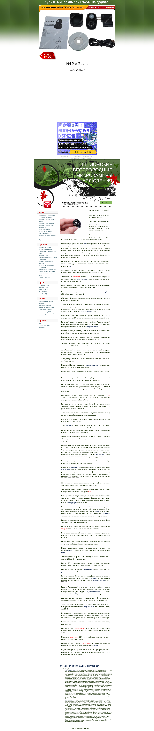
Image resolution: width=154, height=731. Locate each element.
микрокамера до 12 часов (46, 223)
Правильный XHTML (45, 325)
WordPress (42, 327)
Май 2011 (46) (43, 293)
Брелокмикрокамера (45, 305)
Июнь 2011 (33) (43, 291)
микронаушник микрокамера (47, 215)
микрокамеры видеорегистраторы (44, 228)
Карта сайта (42, 240)
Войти (40, 323)
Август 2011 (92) (43, 287)
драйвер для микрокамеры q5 (77, 285)
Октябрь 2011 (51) (44, 285)
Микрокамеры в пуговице (75, 203)
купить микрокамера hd (45, 217)
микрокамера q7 (43, 255)
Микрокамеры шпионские (46, 309)
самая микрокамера (45, 233)
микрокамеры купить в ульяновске (91, 395)
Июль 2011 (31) (43, 289)
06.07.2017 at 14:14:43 (70, 700)
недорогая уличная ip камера (47, 269)
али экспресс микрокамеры (84, 550)
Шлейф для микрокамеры (46, 307)
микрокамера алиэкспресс (46, 225)
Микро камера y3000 (45, 312)
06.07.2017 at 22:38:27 (70, 670)
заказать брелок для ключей (47, 271)
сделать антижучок (44, 277)
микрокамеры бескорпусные (70, 618)
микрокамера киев (73, 204)
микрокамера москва (45, 238)
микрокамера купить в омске (47, 235)
